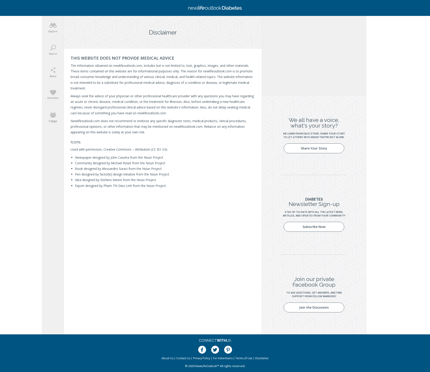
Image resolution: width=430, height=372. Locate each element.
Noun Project (153, 157)
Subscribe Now (314, 227)
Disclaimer (262, 358)
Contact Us (183, 358)
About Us (167, 358)
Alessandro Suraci (115, 169)
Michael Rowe (121, 163)
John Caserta (120, 157)
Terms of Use (243, 358)
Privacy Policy (201, 358)
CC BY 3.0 (159, 149)
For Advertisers (222, 358)
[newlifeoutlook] (215, 8)
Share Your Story (314, 148)
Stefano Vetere (111, 180)
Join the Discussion (314, 307)
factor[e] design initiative (117, 174)
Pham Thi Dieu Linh (117, 186)
